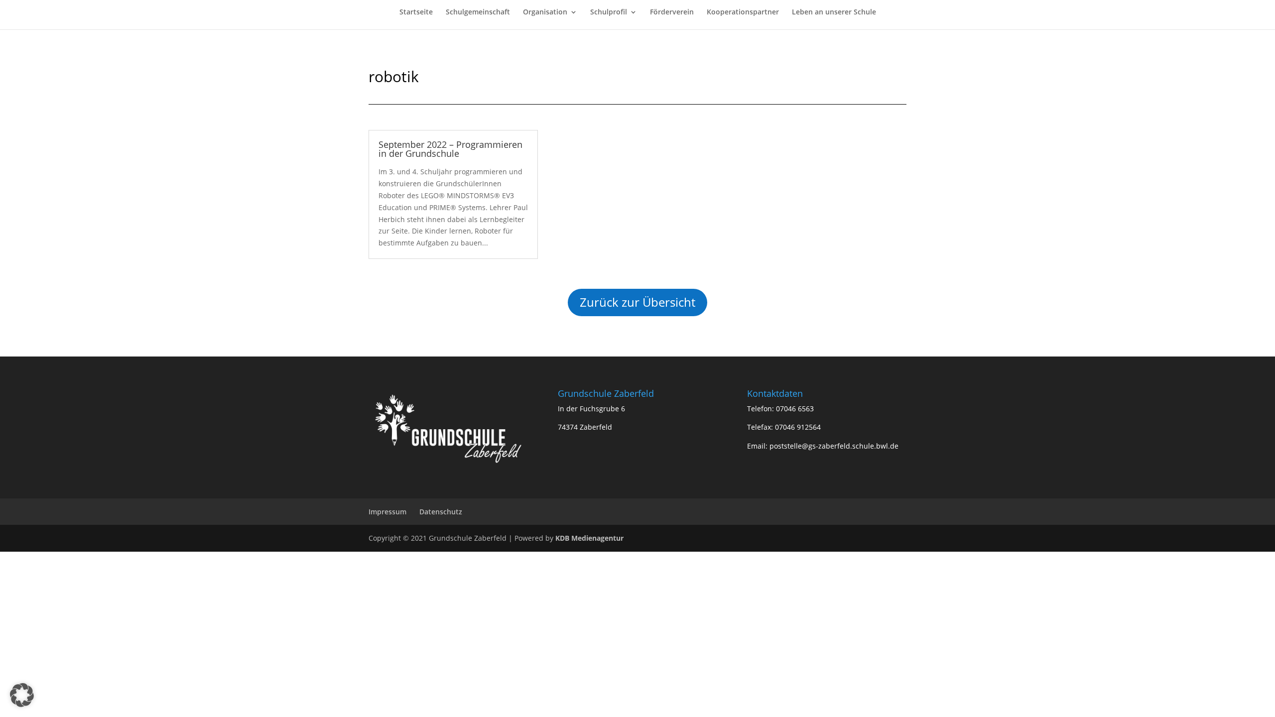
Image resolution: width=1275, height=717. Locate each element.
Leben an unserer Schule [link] (834, 12)
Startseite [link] (416, 12)
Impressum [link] (387, 511)
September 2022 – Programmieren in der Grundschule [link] (450, 148)
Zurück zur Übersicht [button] (637, 302)
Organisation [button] (545, 12)
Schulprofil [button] (608, 12)
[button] (22, 695)
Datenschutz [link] (440, 511)
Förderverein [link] (672, 12)
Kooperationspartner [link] (743, 12)
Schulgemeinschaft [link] (478, 12)
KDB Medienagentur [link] (589, 538)
